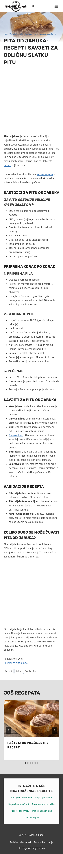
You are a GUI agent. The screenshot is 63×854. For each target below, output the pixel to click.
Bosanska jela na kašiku (43, 804)
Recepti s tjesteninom (21, 797)
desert (7, 165)
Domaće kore (16, 435)
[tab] (25, 763)
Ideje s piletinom (43, 797)
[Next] (54, 730)
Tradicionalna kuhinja (42, 810)
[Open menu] (56, 6)
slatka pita (30, 671)
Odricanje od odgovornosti (31, 848)
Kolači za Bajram (31, 817)
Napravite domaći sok (18, 804)
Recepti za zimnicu (20, 810)
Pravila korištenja (43, 842)
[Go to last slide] (8, 730)
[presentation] (31, 718)
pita (18, 671)
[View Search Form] (33, 6)
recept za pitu (45, 174)
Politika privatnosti (20, 842)
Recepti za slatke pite (16, 663)
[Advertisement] (31, 102)
